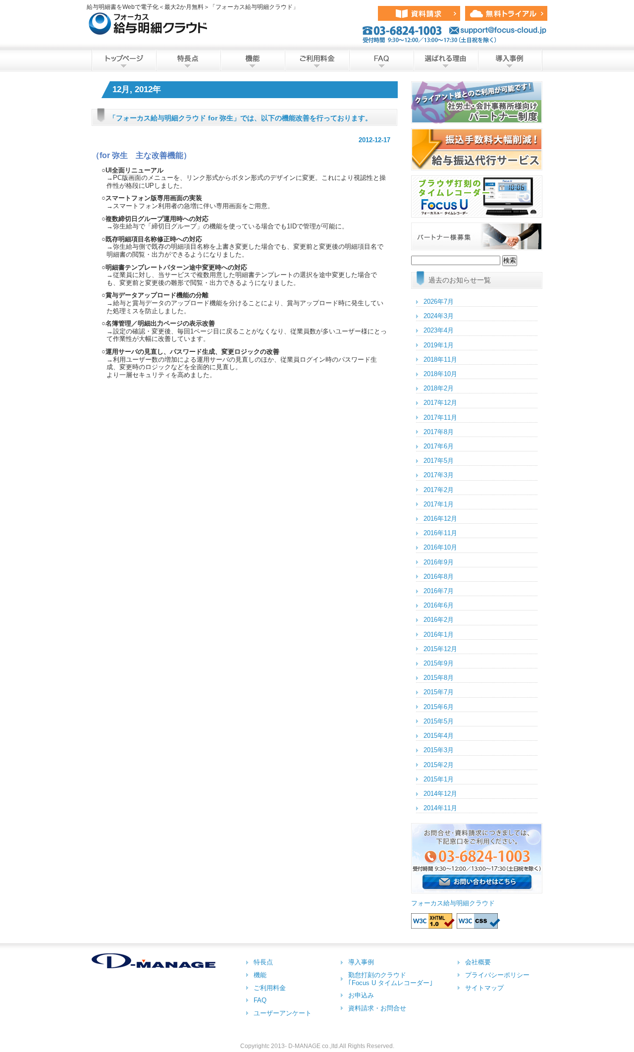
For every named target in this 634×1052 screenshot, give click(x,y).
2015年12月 (440, 649)
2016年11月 (440, 533)
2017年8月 (438, 432)
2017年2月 (438, 490)
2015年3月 (438, 750)
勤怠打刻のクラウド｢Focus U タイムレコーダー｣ (390, 979)
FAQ (381, 60)
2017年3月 (438, 475)
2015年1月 (438, 779)
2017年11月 (440, 417)
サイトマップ (484, 988)
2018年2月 (438, 388)
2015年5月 (438, 721)
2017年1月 (438, 504)
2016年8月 (438, 576)
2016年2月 (438, 619)
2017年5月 (438, 460)
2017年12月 (440, 402)
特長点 (188, 60)
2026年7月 (438, 301)
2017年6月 (438, 446)
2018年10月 (440, 374)
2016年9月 (438, 562)
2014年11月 (440, 808)
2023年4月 (438, 330)
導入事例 (510, 60)
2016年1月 (438, 634)
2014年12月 (440, 793)
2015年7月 (438, 692)
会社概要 (478, 962)
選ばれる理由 (446, 60)
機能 (252, 60)
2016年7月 (438, 591)
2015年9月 (438, 663)
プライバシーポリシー (497, 975)
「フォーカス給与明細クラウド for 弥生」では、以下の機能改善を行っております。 (240, 118)
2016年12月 (440, 518)
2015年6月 (438, 707)
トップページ (124, 60)
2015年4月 (438, 735)
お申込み (361, 995)
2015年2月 (438, 765)
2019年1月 (438, 345)
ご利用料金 (317, 60)
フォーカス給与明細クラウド (453, 903)
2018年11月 (440, 359)
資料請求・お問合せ (377, 1008)
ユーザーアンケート (283, 1013)
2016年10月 (440, 547)
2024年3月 (438, 316)
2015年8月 (438, 677)
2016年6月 (438, 605)
